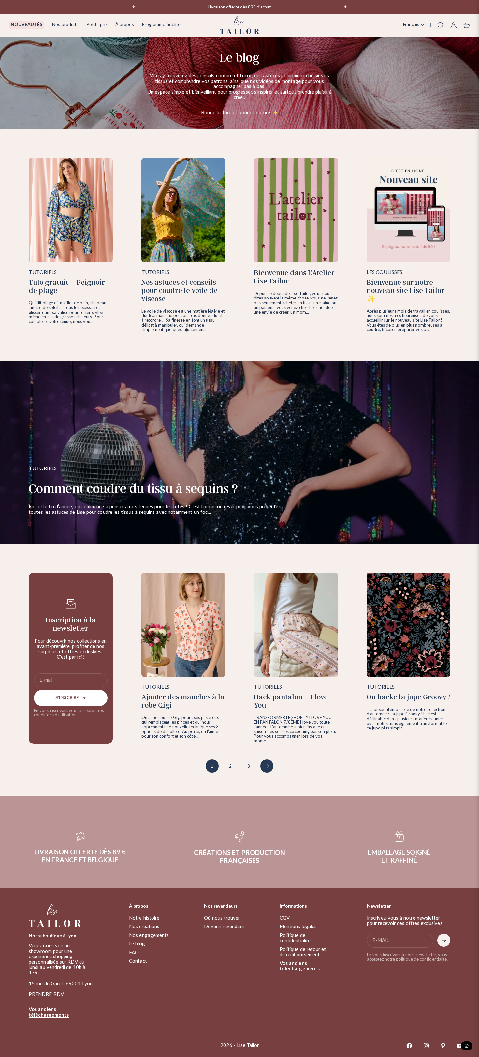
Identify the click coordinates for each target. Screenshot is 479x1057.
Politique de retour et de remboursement (303, 952)
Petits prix (97, 25)
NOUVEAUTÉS (26, 25)
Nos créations (144, 926)
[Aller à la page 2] (266, 766)
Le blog (137, 944)
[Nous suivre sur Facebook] (409, 1045)
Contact (138, 961)
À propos (124, 25)
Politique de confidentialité (295, 938)
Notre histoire (144, 918)
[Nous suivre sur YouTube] (460, 1045)
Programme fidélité (161, 25)
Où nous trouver (222, 918)
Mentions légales (298, 926)
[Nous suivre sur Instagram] (426, 1045)
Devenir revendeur (224, 926)
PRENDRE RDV (46, 994)
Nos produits (65, 25)
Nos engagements (149, 935)
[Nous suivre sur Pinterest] (443, 1045)
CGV (285, 918)
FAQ (134, 952)
